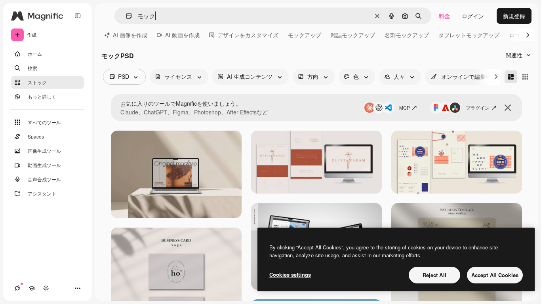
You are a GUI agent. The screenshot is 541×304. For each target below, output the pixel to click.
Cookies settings (290, 274)
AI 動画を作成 (182, 35)
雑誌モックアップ (353, 35)
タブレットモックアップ (468, 35)
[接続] (17, 288)
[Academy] (31, 288)
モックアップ (304, 35)
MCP (404, 107)
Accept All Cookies (494, 275)
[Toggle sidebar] (77, 16)
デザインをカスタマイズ (247, 35)
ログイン (473, 16)
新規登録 (514, 16)
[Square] (525, 76)
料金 (444, 16)
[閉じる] (507, 107)
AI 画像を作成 (130, 35)
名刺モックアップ (407, 35)
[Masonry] (511, 76)
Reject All (434, 275)
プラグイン (478, 107)
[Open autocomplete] (126, 16)
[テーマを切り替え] (46, 288)
